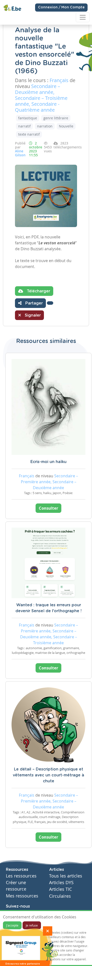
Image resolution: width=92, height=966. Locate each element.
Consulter (48, 508)
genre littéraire (55, 118)
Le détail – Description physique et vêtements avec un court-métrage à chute (48, 775)
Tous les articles (65, 876)
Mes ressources (22, 896)
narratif (24, 126)
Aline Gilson (20, 153)
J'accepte (12, 925)
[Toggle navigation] (83, 17)
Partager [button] (33, 303)
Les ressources (21, 876)
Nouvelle (66, 126)
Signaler (32, 315)
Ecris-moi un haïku (48, 462)
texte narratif (29, 134)
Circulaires (60, 896)
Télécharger (38, 291)
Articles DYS (61, 882)
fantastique (27, 118)
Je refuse (32, 925)
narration (45, 126)
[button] (50, 303)
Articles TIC (60, 889)
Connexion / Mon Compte (61, 7)
